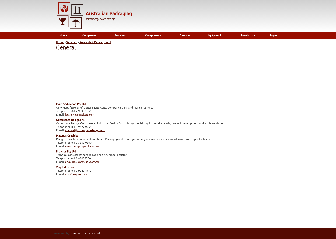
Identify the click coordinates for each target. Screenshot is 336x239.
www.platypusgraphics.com (82, 146)
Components (153, 35)
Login (273, 35)
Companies (89, 35)
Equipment (214, 35)
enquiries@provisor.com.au (82, 161)
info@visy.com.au (76, 174)
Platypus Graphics (67, 135)
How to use (248, 35)
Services (185, 35)
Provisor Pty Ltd (66, 151)
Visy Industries (65, 167)
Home (63, 35)
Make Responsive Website (86, 233)
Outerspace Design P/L (70, 119)
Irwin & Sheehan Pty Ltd (71, 104)
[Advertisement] (168, 75)
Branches (120, 35)
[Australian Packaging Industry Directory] (70, 16)
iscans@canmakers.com (79, 114)
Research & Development (95, 42)
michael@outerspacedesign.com (85, 130)
